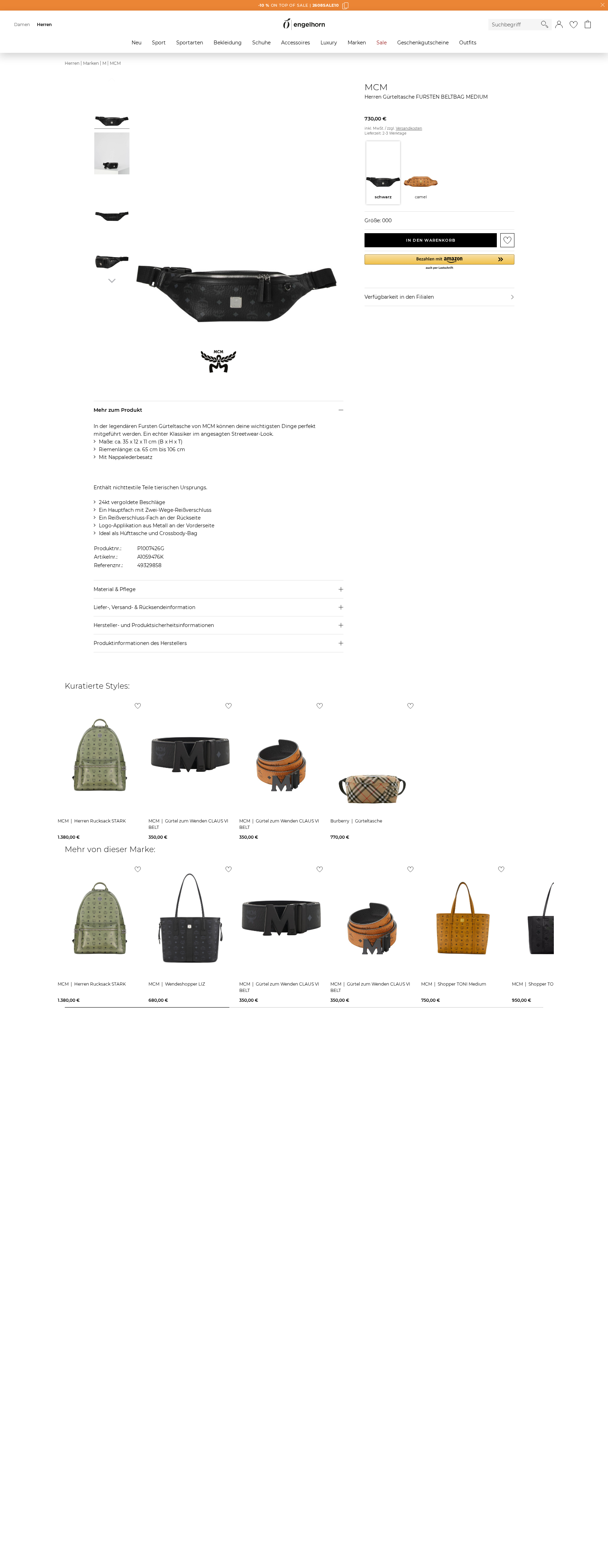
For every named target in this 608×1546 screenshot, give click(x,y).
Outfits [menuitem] (467, 42)
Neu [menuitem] (136, 42)
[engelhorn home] (304, 24)
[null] (99, 754)
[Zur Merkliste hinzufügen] (507, 240)
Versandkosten (409, 128)
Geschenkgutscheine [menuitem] (423, 42)
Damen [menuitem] (22, 24)
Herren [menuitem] (44, 24)
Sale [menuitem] (381, 42)
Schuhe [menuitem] (261, 42)
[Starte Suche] (544, 24)
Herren (72, 63)
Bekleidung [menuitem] (228, 42)
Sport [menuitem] (159, 42)
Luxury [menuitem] (329, 42)
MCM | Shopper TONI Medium (453, 984)
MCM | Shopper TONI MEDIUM (545, 984)
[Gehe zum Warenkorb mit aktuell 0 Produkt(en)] (587, 25)
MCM (115, 63)
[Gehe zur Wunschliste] (573, 25)
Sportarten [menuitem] (189, 42)
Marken (91, 63)
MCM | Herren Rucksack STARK (92, 821)
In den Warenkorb (430, 240)
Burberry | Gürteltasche (356, 821)
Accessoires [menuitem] (295, 42)
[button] (559, 25)
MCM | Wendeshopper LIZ (176, 984)
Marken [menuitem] (357, 42)
